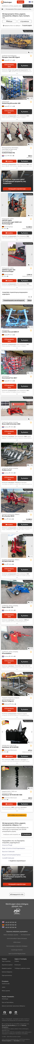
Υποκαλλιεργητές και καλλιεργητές (13, 300)
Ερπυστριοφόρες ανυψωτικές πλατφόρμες (16, 946)
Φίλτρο (10, 21)
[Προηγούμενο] (2, 42)
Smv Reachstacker (25, 934)
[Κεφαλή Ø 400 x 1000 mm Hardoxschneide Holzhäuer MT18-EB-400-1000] (17, 778)
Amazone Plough (7, 845)
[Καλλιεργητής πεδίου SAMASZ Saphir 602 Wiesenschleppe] (17, 254)
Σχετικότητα (25, 21)
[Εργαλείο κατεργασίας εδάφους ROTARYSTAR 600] (17, 546)
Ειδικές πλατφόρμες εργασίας (11, 934)
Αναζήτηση (28, 6)
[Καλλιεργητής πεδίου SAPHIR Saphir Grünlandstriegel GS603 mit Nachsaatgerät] (17, 205)
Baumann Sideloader (8, 851)
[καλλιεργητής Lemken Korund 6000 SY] (17, 316)
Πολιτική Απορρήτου (6, 1040)
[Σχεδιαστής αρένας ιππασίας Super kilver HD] (17, 592)
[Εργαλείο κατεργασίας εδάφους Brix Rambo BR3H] (17, 501)
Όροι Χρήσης (17, 1040)
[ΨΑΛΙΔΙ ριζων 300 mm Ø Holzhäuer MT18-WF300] (17, 732)
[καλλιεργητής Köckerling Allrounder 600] (17, 88)
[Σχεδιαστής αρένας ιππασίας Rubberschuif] (17, 454)
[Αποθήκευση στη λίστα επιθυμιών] (31, 56)
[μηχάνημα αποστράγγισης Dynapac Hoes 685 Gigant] (17, 42)
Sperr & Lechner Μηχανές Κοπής (17, 953)
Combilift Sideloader (8, 858)
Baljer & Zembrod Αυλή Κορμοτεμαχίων (13, 848)
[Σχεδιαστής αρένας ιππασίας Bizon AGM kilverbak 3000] (17, 408)
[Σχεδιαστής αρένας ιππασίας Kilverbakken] (17, 638)
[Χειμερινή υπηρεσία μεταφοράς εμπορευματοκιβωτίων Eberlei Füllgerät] (17, 684)
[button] (32, 1)
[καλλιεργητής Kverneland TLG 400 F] (17, 362)
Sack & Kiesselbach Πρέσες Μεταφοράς (17, 938)
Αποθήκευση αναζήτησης (17, 815)
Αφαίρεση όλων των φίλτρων (12, 25)
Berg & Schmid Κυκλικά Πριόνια (11, 855)
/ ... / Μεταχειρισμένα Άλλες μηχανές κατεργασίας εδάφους (18, 9)
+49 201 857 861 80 (10, 922)
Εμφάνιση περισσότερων (18, 861)
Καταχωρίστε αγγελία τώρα (17, 189)
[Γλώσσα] (30, 1)
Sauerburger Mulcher (17, 950)
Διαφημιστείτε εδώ (18, 894)
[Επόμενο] (31, 42)
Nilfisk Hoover (17, 942)
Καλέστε (25, 65)
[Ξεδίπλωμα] (17, 73)
